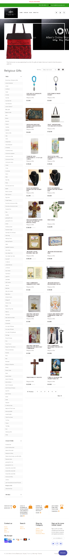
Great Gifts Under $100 (10, 468)
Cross (6, 168)
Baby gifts (7, 109)
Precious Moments (9, 349)
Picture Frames (8, 338)
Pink (6, 341)
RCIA (6, 355)
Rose (6, 373)
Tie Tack (7, 420)
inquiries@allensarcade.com (58, 5)
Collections (9, 441)
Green (6, 223)
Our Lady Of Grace (9, 329)
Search (22, 527)
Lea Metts (7, 279)
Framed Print (8, 209)
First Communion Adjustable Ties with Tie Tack (55, 347)
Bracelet (7, 121)
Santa (6, 399)
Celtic (6, 138)
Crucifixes (7, 171)
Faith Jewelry (8, 194)
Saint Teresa (8, 393)
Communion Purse (9, 159)
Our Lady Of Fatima (9, 326)
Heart (6, 244)
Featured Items (8, 459)
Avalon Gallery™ (8, 106)
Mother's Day (8, 303)
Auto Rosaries (8, 103)
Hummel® (7, 259)
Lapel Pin (7, 276)
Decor (6, 174)
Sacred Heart (8, 376)
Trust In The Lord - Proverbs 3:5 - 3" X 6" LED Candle (55, 158)
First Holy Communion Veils (11, 206)
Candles (7, 127)
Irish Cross (51, 220)
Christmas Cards (9, 150)
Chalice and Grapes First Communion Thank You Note (55, 315)
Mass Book (7, 294)
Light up (7, 285)
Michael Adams (8, 297)
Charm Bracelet (8, 144)
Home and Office (9, 476)
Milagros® (7, 300)
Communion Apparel (9, 153)
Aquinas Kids (8, 100)
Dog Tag (7, 179)
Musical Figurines (9, 308)
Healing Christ (8, 238)
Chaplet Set (8, 141)
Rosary (6, 367)
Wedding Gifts (8, 431)
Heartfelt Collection (9, 247)
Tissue (6, 423)
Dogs (6, 182)
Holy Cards (7, 250)
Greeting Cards (8, 226)
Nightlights (7, 320)
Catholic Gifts (8, 133)
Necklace (7, 314)
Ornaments (7, 323)
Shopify (25, 553)
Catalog (26, 12)
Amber (6, 86)
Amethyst (7, 89)
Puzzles (7, 352)
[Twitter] (53, 543)
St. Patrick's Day (8, 405)
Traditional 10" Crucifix (34, 377)
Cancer (7, 124)
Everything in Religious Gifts (11, 80)
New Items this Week (10, 317)
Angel (6, 92)
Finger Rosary (8, 200)
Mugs (6, 305)
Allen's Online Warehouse (15, 553)
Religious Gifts (8, 485)
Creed (6, 165)
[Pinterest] (61, 543)
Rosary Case (8, 370)
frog (6, 212)
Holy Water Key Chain (10, 256)
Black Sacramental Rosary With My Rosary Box (34, 189)
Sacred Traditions (9, 379)
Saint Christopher (9, 385)
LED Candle (8, 282)
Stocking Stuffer (8, 411)
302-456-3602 (42, 5)
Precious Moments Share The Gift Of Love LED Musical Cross (34, 221)
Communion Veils (9, 162)
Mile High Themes (37, 553)
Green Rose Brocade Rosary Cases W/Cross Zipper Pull (34, 126)
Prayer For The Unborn (10, 346)
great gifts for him (9, 465)
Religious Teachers (9, 364)
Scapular (7, 402)
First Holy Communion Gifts (11, 203)
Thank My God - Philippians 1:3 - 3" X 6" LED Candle (34, 158)
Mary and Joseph (9, 291)
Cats (6, 135)
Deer (6, 177)
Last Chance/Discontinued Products (13, 482)
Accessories (8, 444)
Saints (6, 396)
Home (21, 12)
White (6, 434)
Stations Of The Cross (10, 408)
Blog (30, 12)
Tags (6, 76)
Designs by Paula (9, 453)
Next (59, 395)
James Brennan (8, 264)
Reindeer (7, 361)
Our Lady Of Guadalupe (10, 332)
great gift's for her (9, 462)
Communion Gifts (9, 156)
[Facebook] (57, 543)
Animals (7, 94)
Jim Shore (7, 267)
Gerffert (7, 215)
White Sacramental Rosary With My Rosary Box (55, 189)
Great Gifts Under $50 (10, 473)
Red (6, 358)
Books (6, 118)
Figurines (7, 197)
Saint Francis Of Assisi (10, 388)
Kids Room (7, 273)
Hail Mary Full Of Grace (10, 232)
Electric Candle (8, 191)
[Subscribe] (62, 538)
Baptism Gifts (8, 112)
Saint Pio (7, 390)
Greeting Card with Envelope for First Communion (33, 315)
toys (6, 429)
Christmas (7, 147)
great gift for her (8, 218)
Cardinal (7, 130)
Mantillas (7, 288)
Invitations (7, 262)
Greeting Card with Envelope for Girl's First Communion (34, 347)
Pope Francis (8, 344)
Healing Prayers (8, 241)
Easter (6, 188)
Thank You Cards (9, 417)
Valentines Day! (8, 488)
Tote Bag (7, 426)
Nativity (7, 311)
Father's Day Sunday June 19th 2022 (13, 456)
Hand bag (7, 235)
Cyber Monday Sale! (9, 447)
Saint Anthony (8, 382)
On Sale (7, 494)
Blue (6, 115)
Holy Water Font (8, 253)
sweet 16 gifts (8, 414)
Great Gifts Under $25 (10, 471)
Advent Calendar (9, 83)
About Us (35, 12)
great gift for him (9, 220)
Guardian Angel (8, 229)
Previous (31, 391)
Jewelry (7, 479)
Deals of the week (9, 450)
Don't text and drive (9, 185)
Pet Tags (7, 335)
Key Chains (7, 270)
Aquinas (7, 97)
